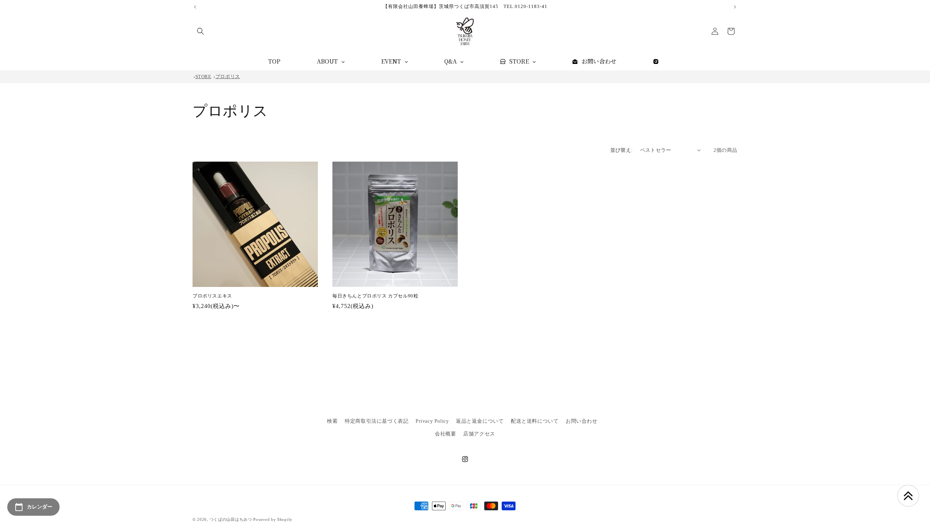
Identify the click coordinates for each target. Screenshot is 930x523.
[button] (201, 31)
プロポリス (227, 76)
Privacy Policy (432, 421)
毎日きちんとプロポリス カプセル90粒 (375, 296)
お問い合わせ (582, 421)
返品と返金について (480, 421)
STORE (203, 76)
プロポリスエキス (212, 296)
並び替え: (621, 150)
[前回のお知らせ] (195, 7)
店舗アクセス (479, 434)
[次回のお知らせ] (735, 7)
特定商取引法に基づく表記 (376, 421)
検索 (332, 421)
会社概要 (445, 434)
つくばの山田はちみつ (231, 519)
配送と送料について (534, 421)
